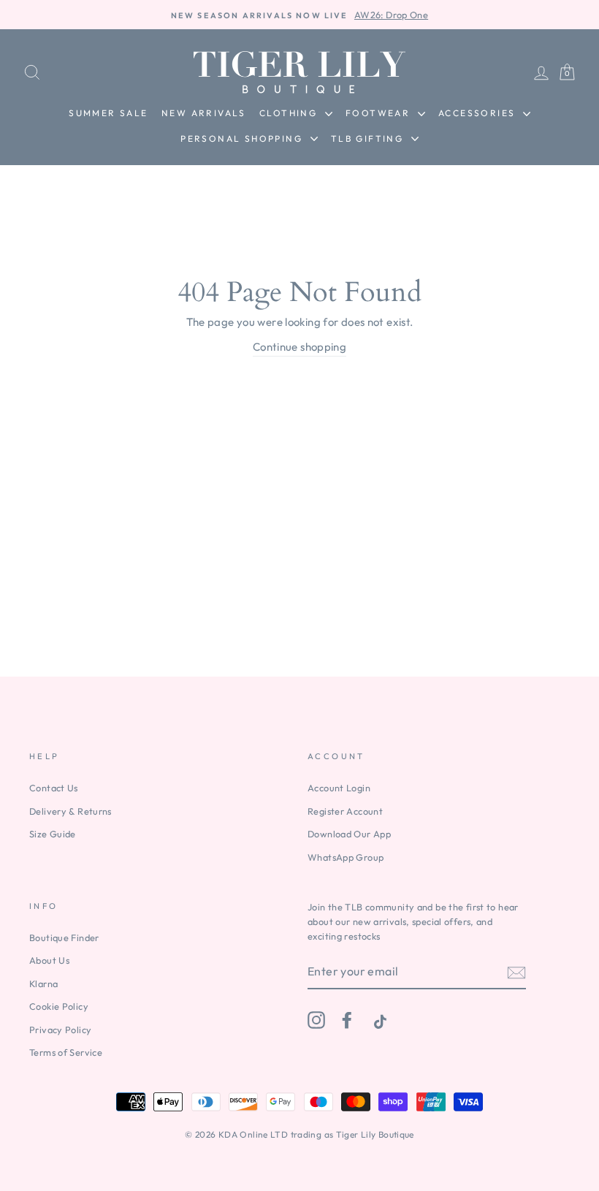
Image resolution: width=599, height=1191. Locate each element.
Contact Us (53, 788)
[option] (299, 14)
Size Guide (52, 834)
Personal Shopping (243, 138)
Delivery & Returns (70, 811)
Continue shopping (299, 347)
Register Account (345, 811)
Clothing (290, 112)
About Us (49, 960)
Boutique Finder (64, 937)
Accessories (478, 112)
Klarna (43, 983)
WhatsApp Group (346, 857)
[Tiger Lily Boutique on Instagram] (316, 1020)
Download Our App (349, 834)
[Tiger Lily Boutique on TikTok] (378, 1020)
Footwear (380, 112)
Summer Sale (108, 112)
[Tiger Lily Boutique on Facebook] (347, 1020)
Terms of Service (65, 1052)
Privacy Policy (60, 1029)
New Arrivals (203, 112)
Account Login (339, 788)
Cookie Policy (58, 1006)
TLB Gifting (369, 138)
